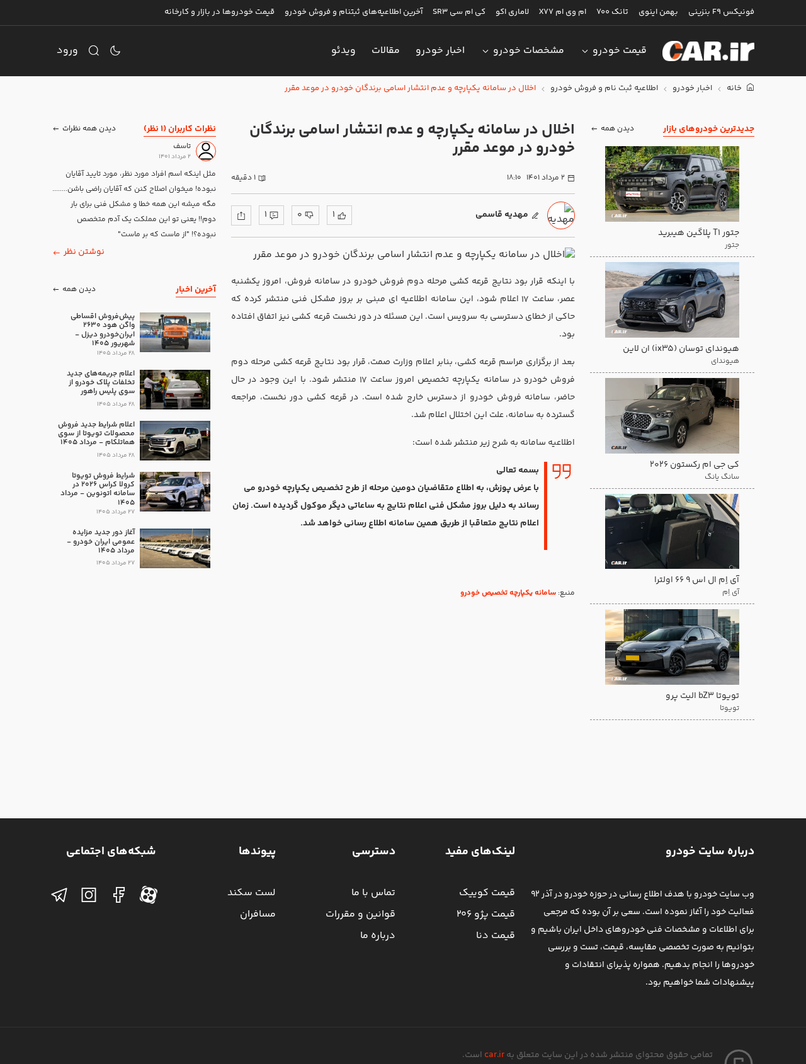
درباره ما (377, 936)
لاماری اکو (512, 12)
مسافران (258, 914)
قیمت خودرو (620, 51)
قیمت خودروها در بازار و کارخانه (219, 12)
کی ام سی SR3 (459, 12)
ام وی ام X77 (562, 12)
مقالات (386, 51)
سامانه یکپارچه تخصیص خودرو (508, 593)
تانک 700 (612, 12)
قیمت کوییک (487, 893)
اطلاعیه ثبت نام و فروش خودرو (604, 88)
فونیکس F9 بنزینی (721, 12)
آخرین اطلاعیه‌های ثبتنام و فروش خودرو (354, 12)
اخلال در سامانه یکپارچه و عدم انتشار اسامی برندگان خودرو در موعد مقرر (410, 88)
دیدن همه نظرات (89, 129)
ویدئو (343, 51)
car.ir (494, 1055)
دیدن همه (617, 129)
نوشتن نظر (84, 252)
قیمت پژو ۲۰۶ (486, 914)
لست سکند (251, 893)
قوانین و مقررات (360, 914)
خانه (735, 88)
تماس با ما (373, 893)
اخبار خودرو (440, 51)
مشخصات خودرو (528, 51)
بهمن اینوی (658, 12)
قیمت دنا (495, 936)
